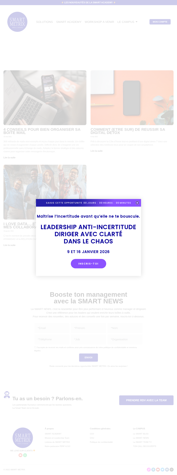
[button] (137, 203)
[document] (88, 237)
